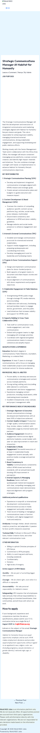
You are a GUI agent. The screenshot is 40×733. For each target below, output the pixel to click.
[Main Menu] (7, 8)
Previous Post (20, 700)
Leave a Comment (9, 72)
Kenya (20, 72)
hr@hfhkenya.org (22, 624)
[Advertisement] (20, 34)
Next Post (20, 703)
